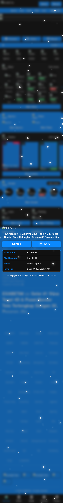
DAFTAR (16, 244)
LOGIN (46, 244)
